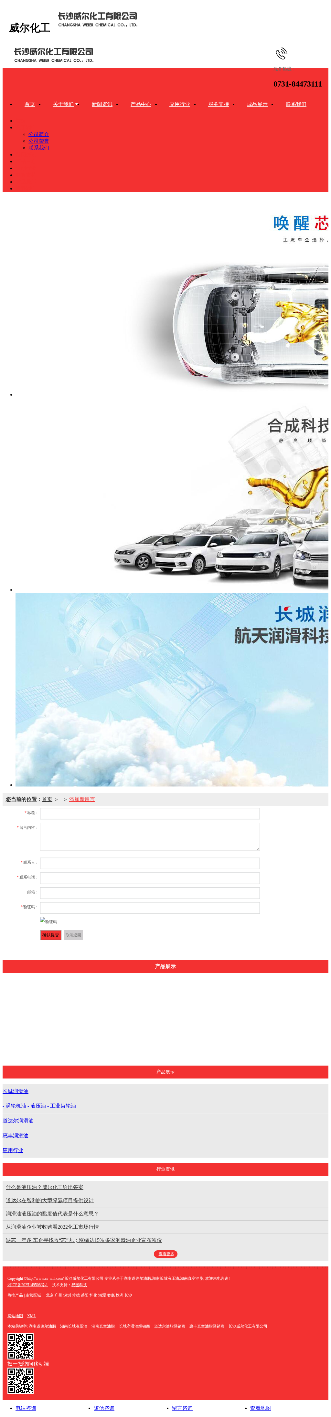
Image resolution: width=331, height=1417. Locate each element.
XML (31, 1316)
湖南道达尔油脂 (42, 1326)
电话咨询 (26, 1408)
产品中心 (141, 104)
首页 (30, 104)
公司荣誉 (38, 141)
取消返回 (73, 935)
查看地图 (260, 1408)
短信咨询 (104, 1408)
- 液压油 (36, 1106)
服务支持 (218, 104)
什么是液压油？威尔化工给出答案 (44, 1187)
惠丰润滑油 (197, 1045)
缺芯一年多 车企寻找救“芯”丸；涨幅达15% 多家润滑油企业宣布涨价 (84, 1240)
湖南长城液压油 (73, 1326)
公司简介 (38, 134)
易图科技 (79, 1285)
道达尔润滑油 (151, 1045)
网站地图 (15, 1316)
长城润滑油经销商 (134, 1326)
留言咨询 (182, 1408)
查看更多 (166, 1254)
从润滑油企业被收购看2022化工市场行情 (52, 1227)
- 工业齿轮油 (61, 1106)
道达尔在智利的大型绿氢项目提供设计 (50, 1200)
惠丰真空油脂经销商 (206, 1326)
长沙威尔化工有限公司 (248, 1326)
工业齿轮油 (105, 1045)
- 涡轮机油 (14, 1106)
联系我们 (296, 104)
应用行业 (179, 104)
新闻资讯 (102, 104)
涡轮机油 (105, 1013)
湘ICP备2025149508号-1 (27, 1285)
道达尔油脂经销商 (169, 1326)
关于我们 (63, 104)
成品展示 (257, 104)
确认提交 (50, 935)
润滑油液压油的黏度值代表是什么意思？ (52, 1213)
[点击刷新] (48, 922)
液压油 (105, 1029)
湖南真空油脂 (103, 1326)
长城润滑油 (105, 997)
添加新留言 (82, 799)
